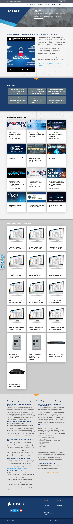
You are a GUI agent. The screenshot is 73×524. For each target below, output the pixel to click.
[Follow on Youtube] (21, 510)
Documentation (59, 505)
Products (40, 4)
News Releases (47, 503)
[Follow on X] (14, 510)
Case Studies (46, 505)
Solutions (32, 4)
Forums (58, 507)
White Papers (46, 512)
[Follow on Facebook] (11, 510)
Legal (38, 520)
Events (45, 507)
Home (26, 4)
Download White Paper (52, 472)
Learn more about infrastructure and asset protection (50, 64)
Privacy (35, 520)
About (60, 4)
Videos (45, 514)
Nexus (64, 1)
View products (38, 20)
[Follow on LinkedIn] (17, 510)
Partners (54, 4)
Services (47, 4)
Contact (59, 1)
